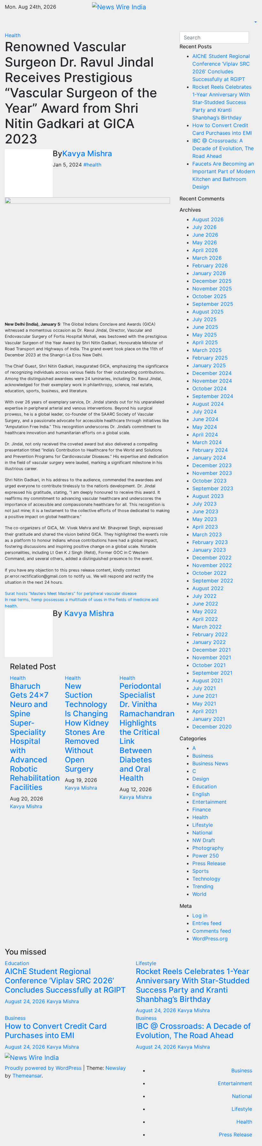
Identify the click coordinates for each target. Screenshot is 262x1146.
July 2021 (204, 688)
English (201, 794)
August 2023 (208, 496)
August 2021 (207, 680)
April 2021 (204, 711)
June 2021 (204, 696)
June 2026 (205, 235)
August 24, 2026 (26, 1001)
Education (204, 786)
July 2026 (204, 227)
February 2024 (210, 450)
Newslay (115, 1068)
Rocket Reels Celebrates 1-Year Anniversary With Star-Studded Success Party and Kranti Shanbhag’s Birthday (221, 102)
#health (92, 164)
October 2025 (209, 296)
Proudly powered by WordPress (44, 1068)
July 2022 (204, 596)
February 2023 (210, 542)
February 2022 (210, 634)
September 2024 (212, 396)
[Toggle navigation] (9, 24)
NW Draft (203, 840)
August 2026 (208, 219)
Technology (206, 878)
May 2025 (204, 334)
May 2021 (204, 703)
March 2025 (207, 350)
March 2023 (207, 534)
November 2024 (212, 381)
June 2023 (205, 511)
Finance (201, 809)
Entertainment (209, 802)
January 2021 (208, 719)
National (202, 832)
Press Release (209, 863)
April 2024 (205, 434)
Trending (202, 886)
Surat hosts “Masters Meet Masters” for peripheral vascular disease (70, 593)
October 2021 (209, 665)
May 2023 (204, 519)
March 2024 (207, 442)
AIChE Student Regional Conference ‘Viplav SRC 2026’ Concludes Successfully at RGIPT (65, 981)
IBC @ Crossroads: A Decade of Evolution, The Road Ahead (223, 148)
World (199, 894)
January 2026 (209, 273)
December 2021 (211, 649)
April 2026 (205, 250)
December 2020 (212, 726)
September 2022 (212, 580)
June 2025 (205, 327)
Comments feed (211, 931)
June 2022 (205, 603)
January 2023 (209, 550)
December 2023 (212, 465)
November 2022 (212, 565)
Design (200, 779)
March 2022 (207, 626)
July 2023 (204, 503)
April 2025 (205, 342)
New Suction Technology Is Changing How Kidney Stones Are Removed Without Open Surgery (87, 727)
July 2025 (204, 319)
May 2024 (204, 427)
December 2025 (212, 281)
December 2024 (212, 373)
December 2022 (212, 557)
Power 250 (205, 855)
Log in (199, 915)
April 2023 (205, 527)
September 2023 (212, 488)
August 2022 (208, 588)
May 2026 (204, 242)
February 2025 (210, 357)
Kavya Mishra (87, 153)
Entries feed (206, 923)
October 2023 (209, 480)
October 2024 (209, 388)
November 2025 (212, 288)
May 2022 (204, 611)
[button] (255, 22)
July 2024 (204, 411)
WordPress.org (210, 938)
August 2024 (208, 404)
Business (202, 755)
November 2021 (211, 657)
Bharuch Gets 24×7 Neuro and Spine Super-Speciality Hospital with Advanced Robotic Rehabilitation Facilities (35, 736)
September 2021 (212, 673)
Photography (208, 848)
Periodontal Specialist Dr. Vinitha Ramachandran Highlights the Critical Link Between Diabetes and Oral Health (146, 732)
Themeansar (27, 1075)
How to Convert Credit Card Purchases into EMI (56, 1030)
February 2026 (210, 265)
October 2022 (209, 573)
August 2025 (208, 311)
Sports (200, 871)
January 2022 (209, 642)
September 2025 (212, 304)
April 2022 (205, 619)
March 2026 (207, 258)
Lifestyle (202, 825)
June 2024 (205, 419)
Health (12, 35)
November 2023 (212, 473)
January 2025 (209, 365)
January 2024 (209, 457)
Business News (210, 763)
